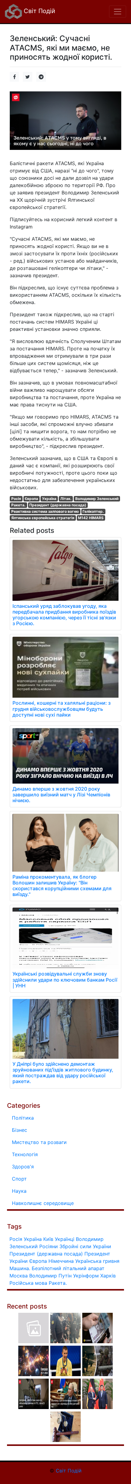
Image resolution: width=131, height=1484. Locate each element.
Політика (23, 1118)
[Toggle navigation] (117, 11)
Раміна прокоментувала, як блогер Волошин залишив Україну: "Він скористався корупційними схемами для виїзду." (62, 886)
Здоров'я (23, 1166)
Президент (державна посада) (57, 505)
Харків (108, 1276)
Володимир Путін (50, 1276)
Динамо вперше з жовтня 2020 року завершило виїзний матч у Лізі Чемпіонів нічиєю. (61, 794)
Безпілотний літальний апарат (68, 1268)
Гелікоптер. (93, 511)
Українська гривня (97, 1261)
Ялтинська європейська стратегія (42, 517)
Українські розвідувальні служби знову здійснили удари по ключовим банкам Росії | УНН (64, 979)
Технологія (25, 1154)
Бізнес (19, 1130)
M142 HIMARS (91, 517)
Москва (18, 1276)
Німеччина (61, 1261)
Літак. (66, 498)
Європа (31, 498)
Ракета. (18, 505)
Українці (64, 1239)
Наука (19, 1191)
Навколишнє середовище (43, 1203)
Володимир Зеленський (97, 498)
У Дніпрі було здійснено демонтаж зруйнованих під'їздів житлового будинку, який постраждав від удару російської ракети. (62, 1073)
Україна (49, 498)
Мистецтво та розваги (39, 1142)
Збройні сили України (85, 1246)
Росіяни (48, 1246)
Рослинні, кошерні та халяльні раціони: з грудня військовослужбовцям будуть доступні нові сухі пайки (61, 708)
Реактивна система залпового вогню (45, 511)
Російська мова (28, 1283)
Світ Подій (38, 11)
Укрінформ (86, 1276)
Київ (48, 1239)
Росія (16, 498)
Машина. (19, 1268)
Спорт (19, 1179)
